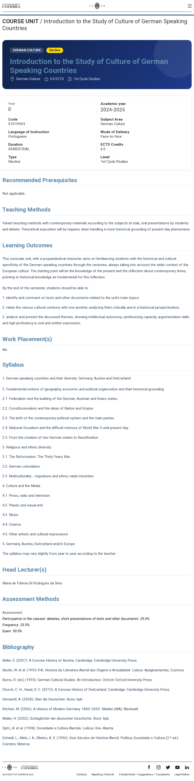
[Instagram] (158, 767)
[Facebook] (149, 767)
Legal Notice (181, 774)
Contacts (81, 774)
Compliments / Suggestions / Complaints (144, 774)
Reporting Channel (103, 774)
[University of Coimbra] (11, 5)
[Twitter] (168, 767)
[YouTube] (177, 767)
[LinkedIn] (187, 767)
